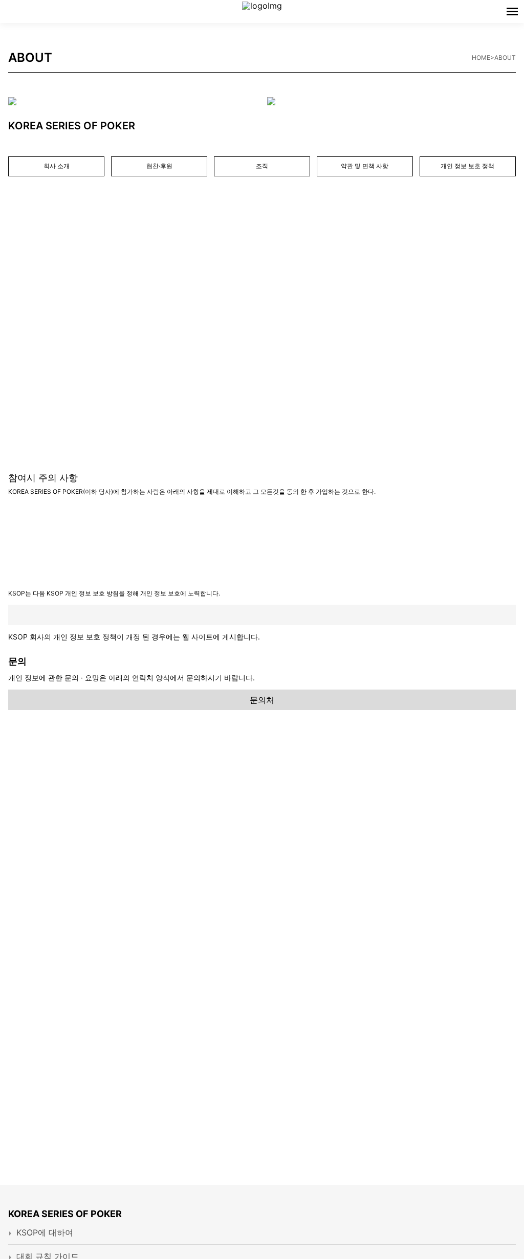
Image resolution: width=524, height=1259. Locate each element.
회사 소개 (56, 166)
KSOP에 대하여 (44, 1232)
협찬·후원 (159, 166)
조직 (262, 166)
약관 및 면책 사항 (364, 166)
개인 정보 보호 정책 (467, 166)
